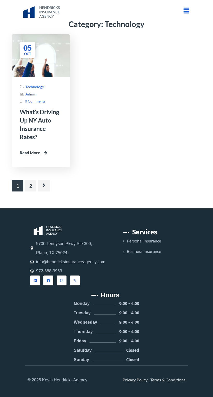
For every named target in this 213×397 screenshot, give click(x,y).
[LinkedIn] (35, 280)
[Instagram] (61, 280)
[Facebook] (48, 280)
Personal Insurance (144, 240)
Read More (30, 152)
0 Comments (35, 101)
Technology (34, 87)
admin (30, 94)
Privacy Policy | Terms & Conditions (154, 379)
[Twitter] (75, 280)
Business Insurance (144, 251)
